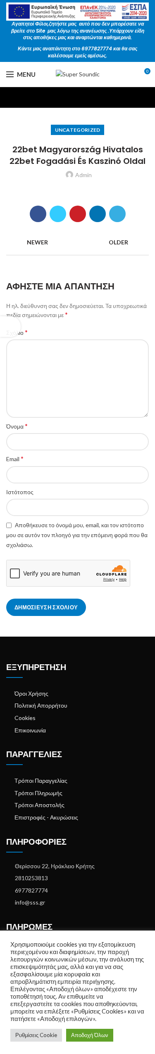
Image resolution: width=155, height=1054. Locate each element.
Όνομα (17, 426)
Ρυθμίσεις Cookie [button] (36, 1035)
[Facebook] (38, 214)
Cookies (25, 717)
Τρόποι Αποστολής (39, 804)
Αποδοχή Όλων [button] (89, 1035)
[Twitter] (58, 214)
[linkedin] (97, 214)
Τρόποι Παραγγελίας (40, 780)
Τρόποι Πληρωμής (38, 792)
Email (15, 458)
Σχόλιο (17, 332)
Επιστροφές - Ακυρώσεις (46, 817)
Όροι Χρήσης (31, 693)
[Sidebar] (10, 326)
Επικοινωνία (30, 730)
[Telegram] (117, 214)
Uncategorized (77, 130)
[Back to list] (78, 242)
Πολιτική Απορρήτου (40, 705)
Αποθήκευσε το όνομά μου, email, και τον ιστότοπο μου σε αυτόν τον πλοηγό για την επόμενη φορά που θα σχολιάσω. (77, 534)
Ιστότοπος (19, 491)
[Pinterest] (77, 214)
